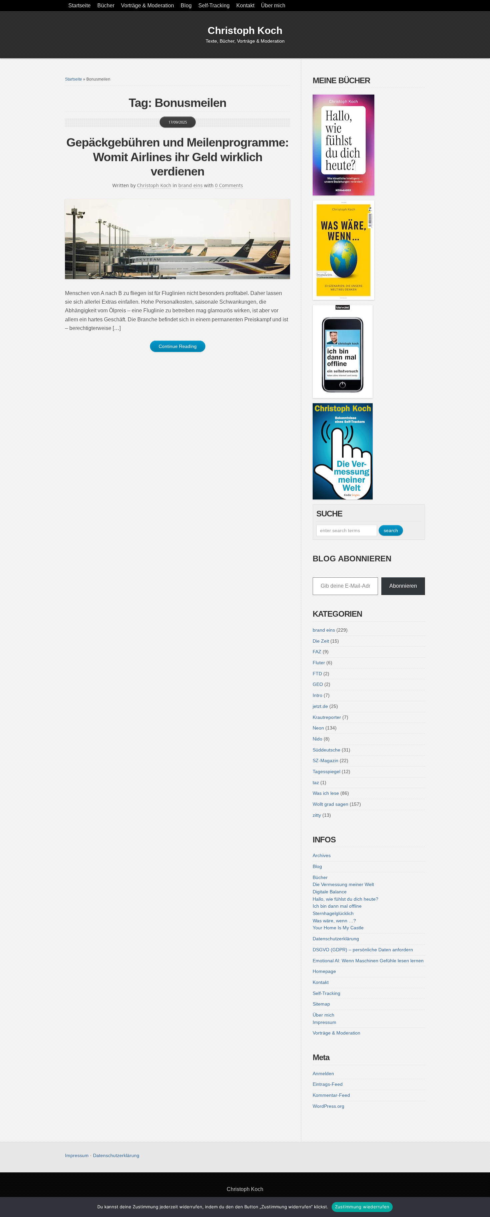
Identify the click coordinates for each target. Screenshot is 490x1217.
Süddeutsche (326, 750)
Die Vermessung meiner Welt (343, 884)
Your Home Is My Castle (338, 927)
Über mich (273, 5)
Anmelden (323, 1073)
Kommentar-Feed (331, 1095)
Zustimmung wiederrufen (362, 1206)
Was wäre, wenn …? (334, 920)
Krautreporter (327, 717)
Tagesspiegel (326, 771)
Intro (317, 695)
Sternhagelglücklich (333, 913)
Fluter (319, 662)
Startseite (79, 5)
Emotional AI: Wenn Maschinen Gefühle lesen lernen (368, 960)
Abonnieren (403, 586)
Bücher (105, 5)
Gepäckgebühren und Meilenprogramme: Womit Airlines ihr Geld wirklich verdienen (177, 157)
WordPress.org (328, 1106)
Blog (186, 5)
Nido (317, 739)
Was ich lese (326, 793)
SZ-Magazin (325, 760)
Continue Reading (178, 346)
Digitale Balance (330, 891)
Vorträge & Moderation (147, 5)
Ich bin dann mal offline (337, 906)
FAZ (317, 651)
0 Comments (229, 185)
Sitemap (321, 1004)
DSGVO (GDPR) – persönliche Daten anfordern (363, 949)
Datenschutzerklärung (336, 938)
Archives (322, 855)
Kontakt (245, 5)
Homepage (324, 971)
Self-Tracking (214, 5)
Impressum (324, 1022)
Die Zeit (321, 641)
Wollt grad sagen (330, 804)
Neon (318, 728)
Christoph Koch (245, 30)
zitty (317, 815)
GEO (318, 684)
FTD (317, 673)
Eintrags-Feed (328, 1084)
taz (316, 782)
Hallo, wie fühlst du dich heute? (345, 899)
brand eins (190, 185)
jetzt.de (320, 706)
